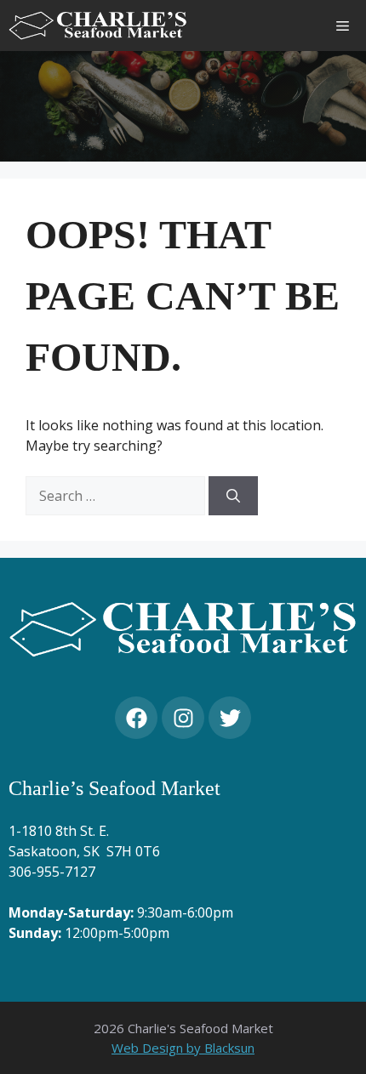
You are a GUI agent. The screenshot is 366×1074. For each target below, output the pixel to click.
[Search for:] (117, 495)
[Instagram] (183, 717)
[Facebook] (136, 717)
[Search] (233, 495)
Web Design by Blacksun (183, 1047)
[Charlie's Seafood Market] (98, 25)
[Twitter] (230, 717)
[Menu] (342, 25)
